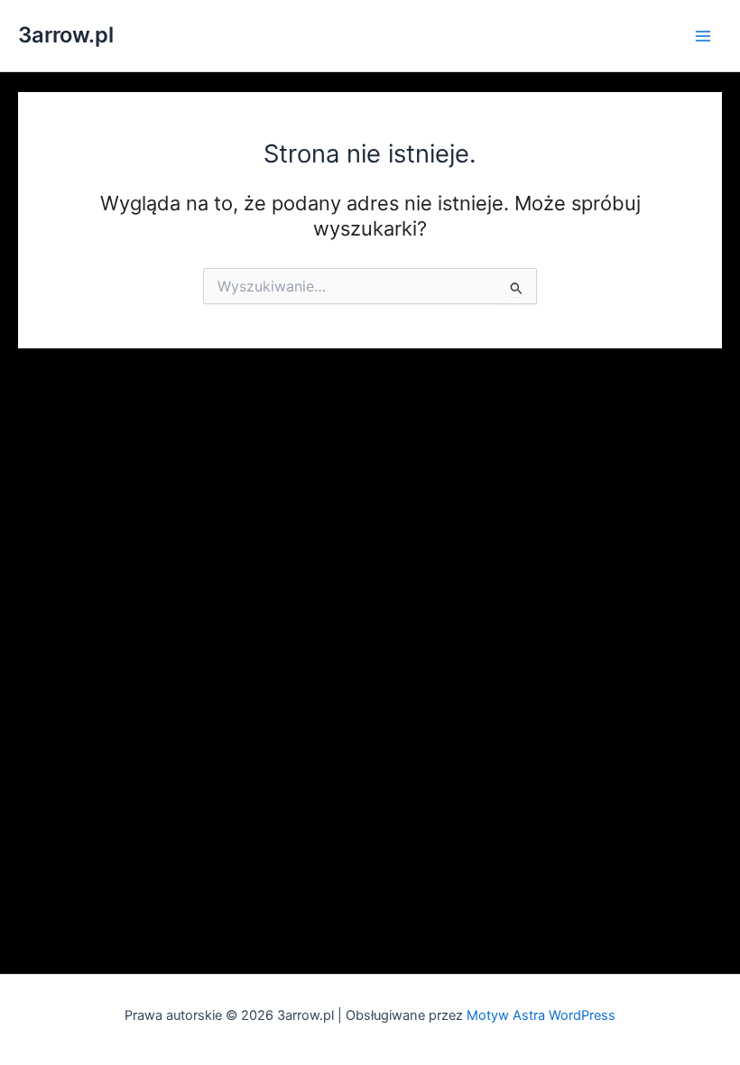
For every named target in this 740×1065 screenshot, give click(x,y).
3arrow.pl (66, 35)
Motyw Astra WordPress (541, 1015)
